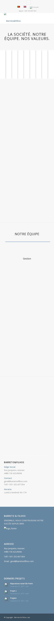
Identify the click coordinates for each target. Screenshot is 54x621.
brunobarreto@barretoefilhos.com (27, 285)
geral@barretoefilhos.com (15, 481)
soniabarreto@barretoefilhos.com (27, 308)
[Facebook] (28, 2)
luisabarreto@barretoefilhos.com (27, 272)
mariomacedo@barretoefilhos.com (27, 358)
